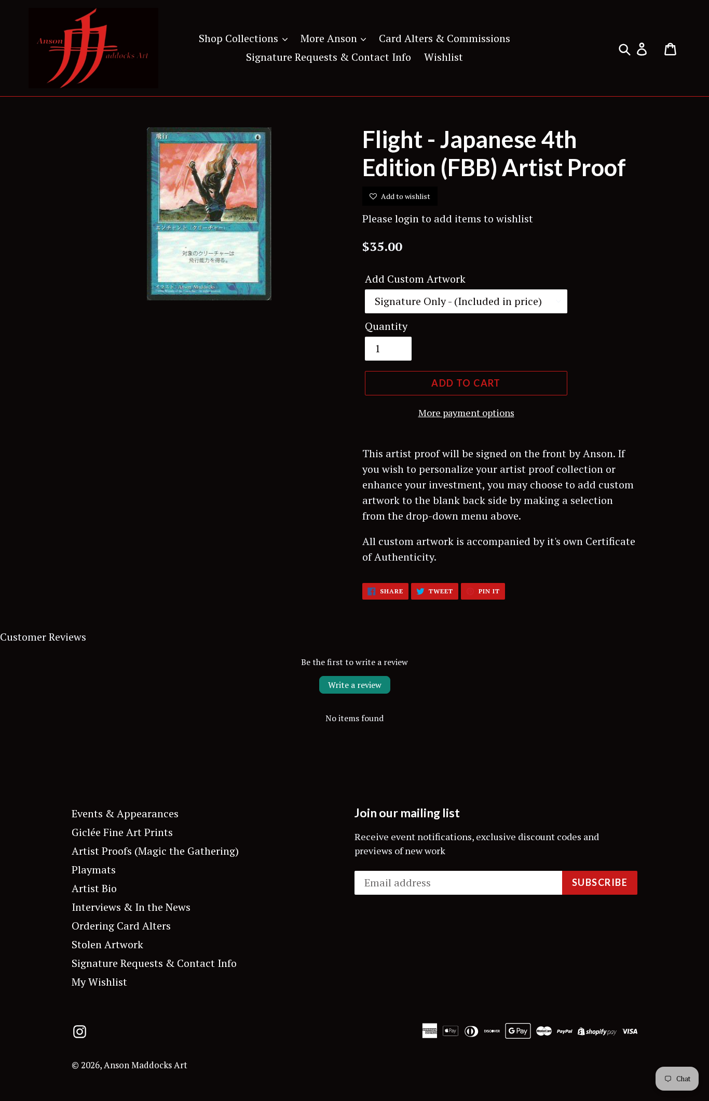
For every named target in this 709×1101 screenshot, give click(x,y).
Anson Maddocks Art (145, 1065)
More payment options (466, 412)
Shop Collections (240, 38)
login (407, 218)
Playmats (94, 870)
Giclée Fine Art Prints (122, 832)
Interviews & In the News (131, 907)
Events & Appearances (125, 813)
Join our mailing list (407, 813)
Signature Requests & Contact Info (328, 57)
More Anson (330, 38)
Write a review (354, 685)
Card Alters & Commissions (444, 38)
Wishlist (443, 57)
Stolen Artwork (107, 944)
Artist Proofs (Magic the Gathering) (155, 851)
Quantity (386, 326)
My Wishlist (99, 982)
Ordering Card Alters (121, 926)
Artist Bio (94, 888)
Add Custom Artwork (415, 279)
